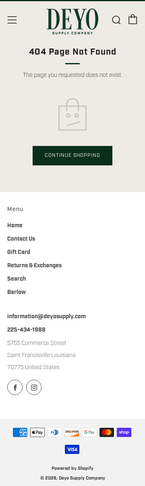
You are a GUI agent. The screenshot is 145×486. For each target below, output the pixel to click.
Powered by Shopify (72, 468)
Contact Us (21, 239)
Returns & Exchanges (34, 265)
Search (16, 279)
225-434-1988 (26, 330)
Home (15, 225)
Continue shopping (72, 155)
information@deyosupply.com (46, 316)
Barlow (16, 292)
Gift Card (18, 252)
